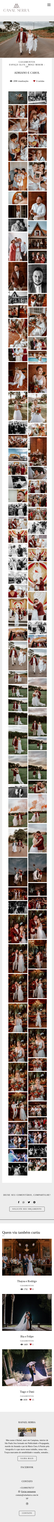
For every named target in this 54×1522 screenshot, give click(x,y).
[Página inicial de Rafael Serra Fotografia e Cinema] (16, 7)
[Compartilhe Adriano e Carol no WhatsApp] (24, 1202)
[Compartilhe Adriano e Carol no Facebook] (19, 1202)
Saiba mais (27, 1458)
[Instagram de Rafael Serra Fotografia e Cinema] (27, 1504)
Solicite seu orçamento (27, 1209)
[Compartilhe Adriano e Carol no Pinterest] (34, 1202)
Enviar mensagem (28, 1492)
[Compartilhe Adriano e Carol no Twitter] (29, 1202)
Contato (27, 1513)
